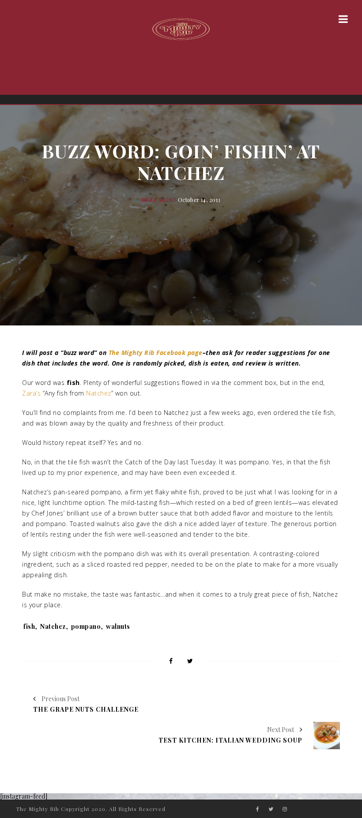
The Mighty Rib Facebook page (156, 352)
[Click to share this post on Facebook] (171, 661)
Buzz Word (159, 199)
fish (29, 626)
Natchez (98, 393)
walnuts (118, 626)
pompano (86, 626)
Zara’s (31, 393)
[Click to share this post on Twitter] (190, 661)
